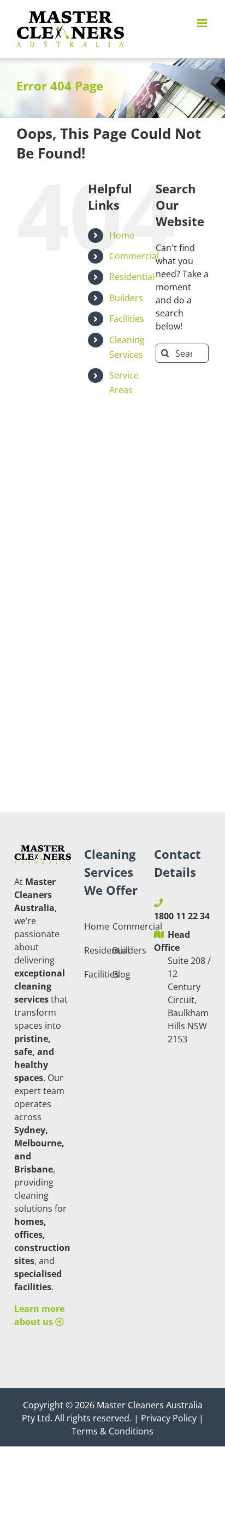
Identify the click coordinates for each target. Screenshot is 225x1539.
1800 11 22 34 (182, 916)
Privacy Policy (169, 1418)
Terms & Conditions (112, 1431)
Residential (132, 277)
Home (121, 235)
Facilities (126, 319)
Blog (121, 974)
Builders (126, 298)
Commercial (134, 256)
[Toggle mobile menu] (203, 23)
